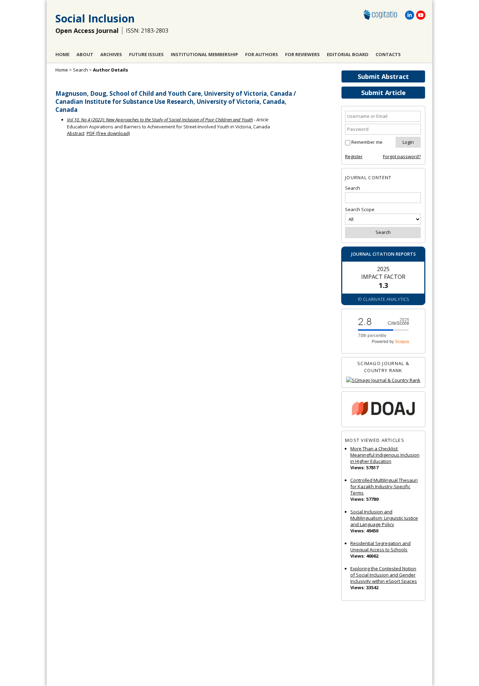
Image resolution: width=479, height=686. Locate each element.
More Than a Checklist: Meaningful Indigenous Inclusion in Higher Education (384, 454)
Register (354, 156)
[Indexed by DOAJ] (383, 409)
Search (80, 70)
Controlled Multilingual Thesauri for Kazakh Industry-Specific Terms (384, 486)
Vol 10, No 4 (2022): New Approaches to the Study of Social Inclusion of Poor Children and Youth (160, 119)
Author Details (110, 70)
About (84, 54)
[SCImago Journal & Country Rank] (383, 380)
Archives (111, 54)
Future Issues (146, 54)
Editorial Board (348, 54)
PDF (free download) (108, 133)
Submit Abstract (383, 76)
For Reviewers (302, 54)
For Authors (261, 54)
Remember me (367, 142)
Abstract (76, 133)
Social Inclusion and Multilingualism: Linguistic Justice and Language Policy (384, 518)
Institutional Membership (204, 54)
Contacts (388, 54)
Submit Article (383, 92)
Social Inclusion (95, 18)
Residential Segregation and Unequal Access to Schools (380, 546)
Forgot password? (402, 156)
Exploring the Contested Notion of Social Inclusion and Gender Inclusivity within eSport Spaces (383, 574)
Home (62, 54)
